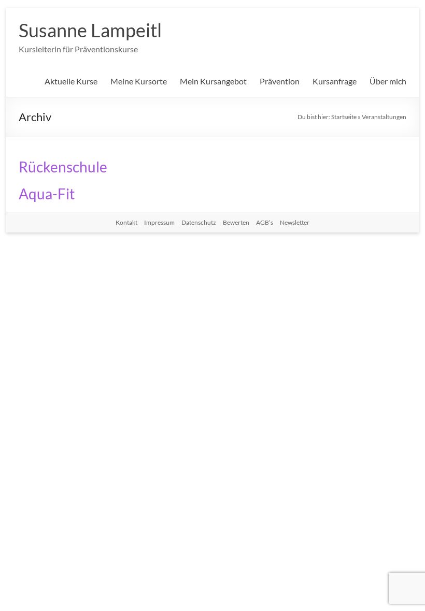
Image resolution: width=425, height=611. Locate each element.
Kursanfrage (335, 81)
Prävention (280, 81)
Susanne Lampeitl (90, 30)
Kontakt (126, 222)
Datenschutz (198, 222)
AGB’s (264, 222)
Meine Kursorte (138, 81)
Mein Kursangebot (213, 81)
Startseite (344, 117)
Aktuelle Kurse (71, 81)
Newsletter (294, 222)
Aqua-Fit (47, 193)
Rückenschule (63, 167)
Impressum (159, 222)
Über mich (388, 81)
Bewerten (236, 222)
